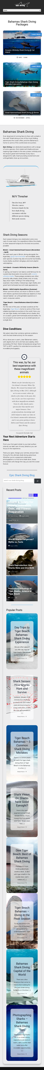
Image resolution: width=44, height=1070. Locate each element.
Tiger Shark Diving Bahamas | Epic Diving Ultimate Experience (21, 83)
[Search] (37, 481)
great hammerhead (18, 256)
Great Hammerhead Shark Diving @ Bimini (22, 112)
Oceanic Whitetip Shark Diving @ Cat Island (19, 51)
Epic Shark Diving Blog (22, 475)
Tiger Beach (15, 309)
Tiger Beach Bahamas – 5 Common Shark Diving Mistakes (22, 745)
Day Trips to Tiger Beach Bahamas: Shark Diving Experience (22, 635)
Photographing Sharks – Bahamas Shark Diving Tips (22, 1022)
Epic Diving (14, 516)
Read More (12, 520)
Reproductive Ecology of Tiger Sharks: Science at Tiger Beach (20, 591)
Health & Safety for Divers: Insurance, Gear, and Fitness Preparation (20, 506)
